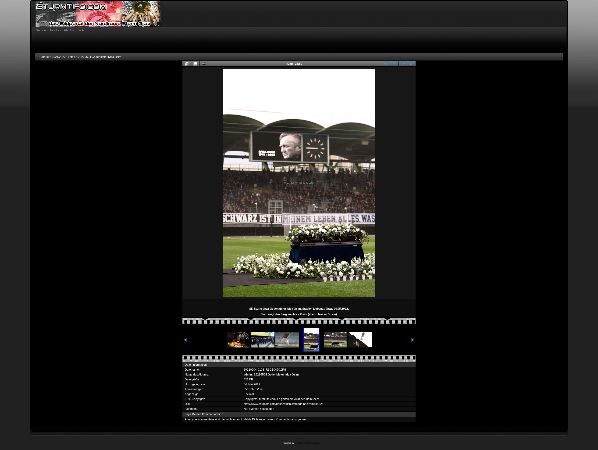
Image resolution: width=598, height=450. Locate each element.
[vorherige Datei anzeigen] (394, 63)
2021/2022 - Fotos (63, 57)
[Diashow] (204, 63)
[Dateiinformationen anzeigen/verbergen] (195, 63)
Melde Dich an (252, 419)
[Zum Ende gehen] (411, 63)
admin (248, 374)
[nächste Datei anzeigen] (403, 63)
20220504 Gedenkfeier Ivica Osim (99, 57)
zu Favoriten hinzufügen (259, 409)
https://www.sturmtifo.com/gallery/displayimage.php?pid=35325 (284, 404)
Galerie (44, 57)
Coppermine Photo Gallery (307, 443)
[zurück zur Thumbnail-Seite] (186, 63)
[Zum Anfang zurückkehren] (385, 63)
